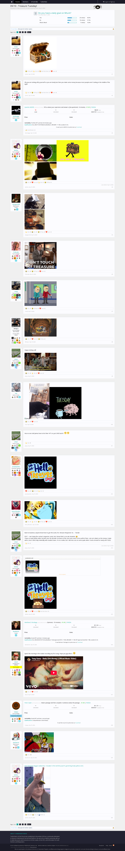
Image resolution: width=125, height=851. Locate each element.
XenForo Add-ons (42, 845)
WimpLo (27, 342)
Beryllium (101, 845)
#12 (112, 494)
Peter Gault (28, 703)
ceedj (16, 291)
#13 (112, 524)
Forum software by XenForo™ (23, 845)
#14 (112, 548)
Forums (17, 2)
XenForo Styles (51, 845)
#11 (112, 445)
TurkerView (79, 127)
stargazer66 (16, 204)
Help (107, 845)
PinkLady (16, 252)
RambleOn (16, 631)
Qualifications (28, 125)
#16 (112, 644)
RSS (113, 845)
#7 (112, 311)
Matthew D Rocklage (31, 622)
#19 (112, 757)
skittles (16, 150)
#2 (112, 95)
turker (37, 8)
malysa (16, 712)
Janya (16, 359)
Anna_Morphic (16, 511)
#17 (112, 694)
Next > (29, 32)
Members (25, 2)
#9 (112, 376)
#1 (112, 74)
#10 (112, 424)
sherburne (16, 742)
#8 (112, 342)
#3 (112, 133)
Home (11, 2)
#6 (112, 274)
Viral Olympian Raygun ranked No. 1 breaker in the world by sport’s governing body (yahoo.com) (54, 766)
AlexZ (16, 662)
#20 (112, 817)
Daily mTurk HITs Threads (23, 8)
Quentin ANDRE (29, 107)
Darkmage (16, 116)
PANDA (93, 107)
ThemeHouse (33, 847)
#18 (112, 725)
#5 (112, 235)
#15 (112, 614)
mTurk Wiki (34, 2)
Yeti (16, 393)
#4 (112, 187)
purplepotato (16, 466)
